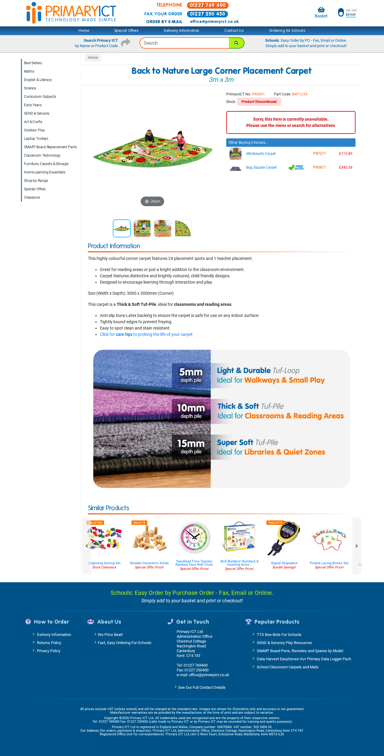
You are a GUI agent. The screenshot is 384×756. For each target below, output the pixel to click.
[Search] (236, 43)
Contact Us (234, 31)
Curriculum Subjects (40, 97)
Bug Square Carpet (261, 167)
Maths (29, 71)
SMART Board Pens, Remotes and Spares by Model (300, 651)
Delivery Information (181, 31)
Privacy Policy (48, 651)
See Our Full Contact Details (202, 687)
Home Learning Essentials (44, 172)
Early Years (33, 105)
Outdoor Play (34, 130)
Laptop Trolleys (36, 139)
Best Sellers (33, 63)
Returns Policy (49, 642)
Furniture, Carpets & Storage (46, 164)
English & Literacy (38, 80)
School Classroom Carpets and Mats (288, 667)
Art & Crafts (33, 122)
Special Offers (126, 31)
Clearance (32, 197)
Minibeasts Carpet (261, 154)
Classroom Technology (42, 155)
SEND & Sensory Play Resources (284, 642)
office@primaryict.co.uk (214, 22)
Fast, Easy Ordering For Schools (125, 642)
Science (30, 88)
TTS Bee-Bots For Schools (279, 634)
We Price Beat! (110, 634)
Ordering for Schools (287, 31)
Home (84, 31)
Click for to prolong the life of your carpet (146, 334)
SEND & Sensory (37, 113)
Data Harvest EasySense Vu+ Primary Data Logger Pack (304, 659)
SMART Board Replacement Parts (50, 147)
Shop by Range (36, 181)
